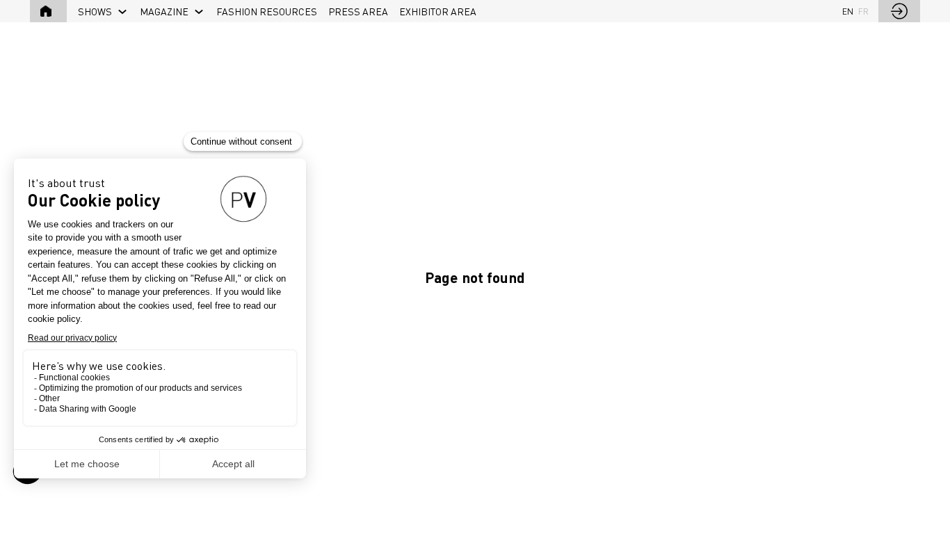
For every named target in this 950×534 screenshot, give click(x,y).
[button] (48, 11)
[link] (103, 11)
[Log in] (899, 11)
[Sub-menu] (123, 12)
